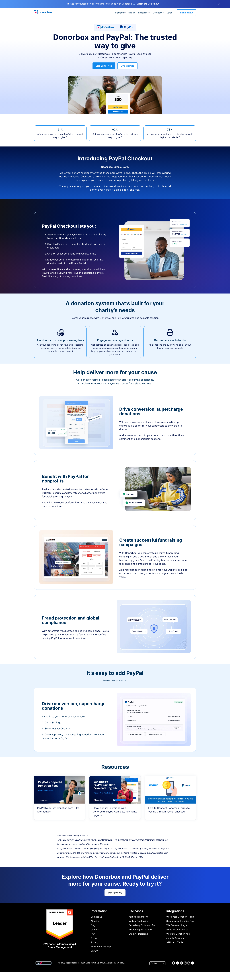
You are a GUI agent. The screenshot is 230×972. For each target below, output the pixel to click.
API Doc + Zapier (175, 942)
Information (99, 911)
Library (94, 950)
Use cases (135, 911)
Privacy (94, 942)
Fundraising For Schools (140, 929)
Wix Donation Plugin (176, 925)
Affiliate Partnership (101, 946)
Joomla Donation (175, 938)
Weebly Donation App (177, 929)
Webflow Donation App (178, 933)
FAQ (93, 933)
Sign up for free (104, 65)
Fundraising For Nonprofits (141, 925)
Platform (119, 12)
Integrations (175, 911)
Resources (143, 12)
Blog (93, 925)
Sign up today (115, 892)
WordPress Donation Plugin (180, 916)
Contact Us (96, 916)
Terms (94, 938)
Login (169, 12)
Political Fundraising (138, 916)
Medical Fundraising (138, 921)
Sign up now (186, 12)
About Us (95, 921)
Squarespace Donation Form (180, 921)
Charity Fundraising (138, 933)
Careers (94, 929)
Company (158, 12)
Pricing (131, 12)
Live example (127, 65)
